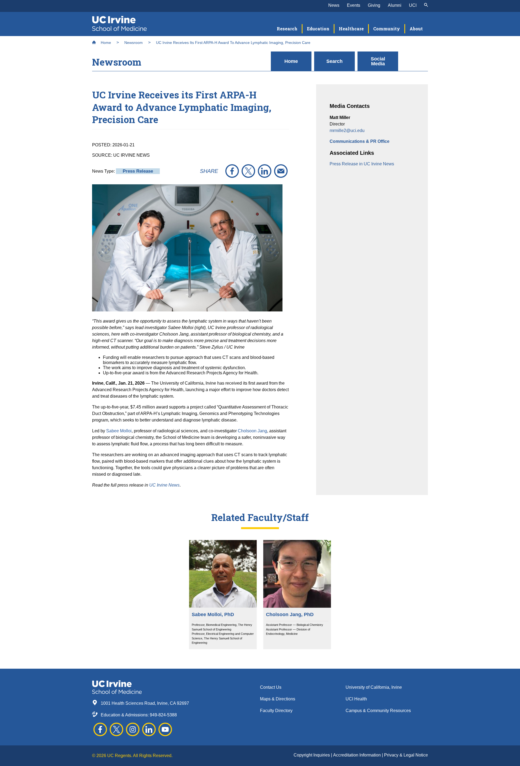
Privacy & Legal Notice (406, 755)
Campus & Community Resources (378, 710)
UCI (413, 5)
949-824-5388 (163, 715)
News (333, 5)
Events (353, 5)
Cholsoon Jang (252, 431)
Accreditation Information (357, 755)
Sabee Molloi (119, 431)
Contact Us (270, 687)
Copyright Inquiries (312, 755)
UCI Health (356, 699)
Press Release (138, 171)
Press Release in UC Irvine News (362, 164)
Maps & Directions (277, 699)
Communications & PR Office (359, 141)
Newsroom (133, 42)
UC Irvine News (164, 485)
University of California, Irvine (374, 687)
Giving (374, 5)
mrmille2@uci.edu (347, 130)
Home (105, 42)
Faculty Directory (276, 710)
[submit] (426, 5)
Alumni (394, 5)
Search (334, 61)
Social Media (378, 61)
